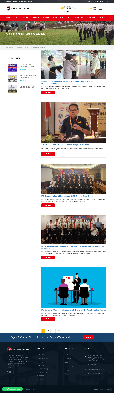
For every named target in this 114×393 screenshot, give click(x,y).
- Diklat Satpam (42, 355)
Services (25, 18)
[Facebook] (7, 372)
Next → (66, 331)
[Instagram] (10, 372)
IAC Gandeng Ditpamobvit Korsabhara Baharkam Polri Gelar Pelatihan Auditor (73, 310)
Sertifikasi (35, 18)
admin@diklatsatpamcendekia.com (98, 369)
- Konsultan (40, 365)
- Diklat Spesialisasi (43, 358)
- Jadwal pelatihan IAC (43, 362)
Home (8, 18)
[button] (12, 389)
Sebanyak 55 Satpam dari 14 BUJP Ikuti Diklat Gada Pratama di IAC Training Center (67, 82)
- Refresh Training (42, 369)
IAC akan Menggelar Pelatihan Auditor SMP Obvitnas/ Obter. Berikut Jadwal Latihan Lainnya (72, 247)
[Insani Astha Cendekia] (18, 8)
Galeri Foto (79, 18)
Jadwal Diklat (58, 18)
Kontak (101, 18)
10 (59, 331)
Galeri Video (91, 18)
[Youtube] (13, 372)
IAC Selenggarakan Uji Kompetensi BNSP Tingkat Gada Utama (67, 196)
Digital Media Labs (30, 389)
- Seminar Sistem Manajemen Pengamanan (42, 375)
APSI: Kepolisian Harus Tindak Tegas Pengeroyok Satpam (65, 145)
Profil (16, 18)
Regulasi (46, 18)
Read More (47, 92)
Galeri (67, 374)
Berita (69, 18)
